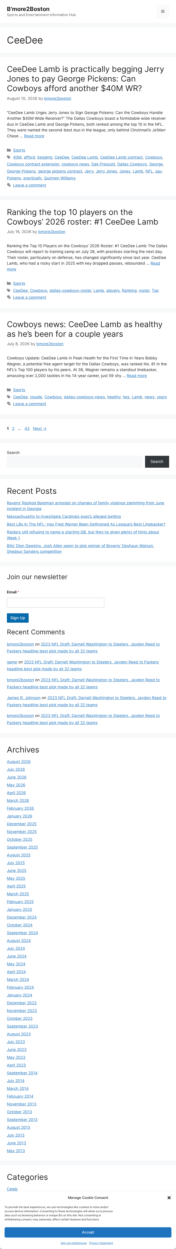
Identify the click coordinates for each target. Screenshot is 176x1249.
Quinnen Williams (60, 178)
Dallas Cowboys (132, 164)
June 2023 (17, 1049)
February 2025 (20, 901)
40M (17, 157)
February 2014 (20, 1096)
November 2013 (21, 1104)
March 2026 (18, 800)
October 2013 (19, 1112)
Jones (124, 171)
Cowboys (153, 157)
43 (27, 428)
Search (13, 452)
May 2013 (16, 1151)
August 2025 (18, 855)
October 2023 (20, 1018)
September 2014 (22, 1073)
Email (13, 592)
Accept (88, 1232)
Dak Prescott (103, 164)
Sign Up (17, 618)
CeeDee (62, 157)
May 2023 (16, 1057)
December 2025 (21, 824)
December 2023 (22, 1003)
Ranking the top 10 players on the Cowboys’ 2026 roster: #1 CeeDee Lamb (82, 216)
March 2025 (18, 894)
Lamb (138, 171)
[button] (169, 1197)
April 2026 (16, 792)
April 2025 (16, 886)
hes (126, 397)
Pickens (14, 178)
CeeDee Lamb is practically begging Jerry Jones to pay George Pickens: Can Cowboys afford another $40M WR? (85, 78)
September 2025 (22, 847)
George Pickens (21, 171)
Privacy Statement (101, 1243)
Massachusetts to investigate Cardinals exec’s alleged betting (64, 516)
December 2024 (22, 917)
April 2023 (16, 1065)
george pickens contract (60, 171)
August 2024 (19, 940)
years (162, 397)
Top (155, 290)
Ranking (129, 290)
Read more (34, 136)
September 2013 (22, 1119)
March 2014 (18, 1088)
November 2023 (22, 1010)
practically (32, 178)
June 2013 (16, 1143)
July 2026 (16, 769)
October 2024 (20, 925)
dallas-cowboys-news (84, 397)
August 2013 (18, 1127)
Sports (19, 150)
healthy (114, 397)
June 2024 (17, 956)
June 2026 (17, 777)
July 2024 (16, 948)
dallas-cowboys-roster (70, 290)
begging (44, 157)
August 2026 (19, 761)
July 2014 (16, 1080)
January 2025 (19, 909)
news (149, 397)
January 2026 (19, 816)
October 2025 (19, 839)
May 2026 (16, 785)
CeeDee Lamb (85, 157)
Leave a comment (29, 185)
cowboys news (75, 164)
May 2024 (16, 964)
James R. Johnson (24, 697)
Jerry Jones (106, 171)
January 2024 (19, 995)
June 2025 (16, 870)
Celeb (12, 1189)
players (113, 290)
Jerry (89, 171)
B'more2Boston (28, 8)
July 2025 (16, 863)
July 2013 (16, 1135)
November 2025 (22, 831)
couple (36, 397)
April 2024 (16, 971)
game (12, 662)
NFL (149, 171)
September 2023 (22, 1026)
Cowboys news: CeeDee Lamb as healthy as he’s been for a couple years (84, 329)
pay (158, 171)
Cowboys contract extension (33, 164)
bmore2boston (20, 644)
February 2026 (20, 808)
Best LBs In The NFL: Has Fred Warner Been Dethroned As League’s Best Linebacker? (86, 524)
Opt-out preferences (74, 1243)
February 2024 (20, 987)
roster (144, 290)
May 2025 (16, 878)
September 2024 (22, 933)
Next (40, 428)
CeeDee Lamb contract (121, 157)
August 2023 (19, 1034)
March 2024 (18, 979)
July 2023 (16, 1042)
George (156, 164)
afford (29, 157)
